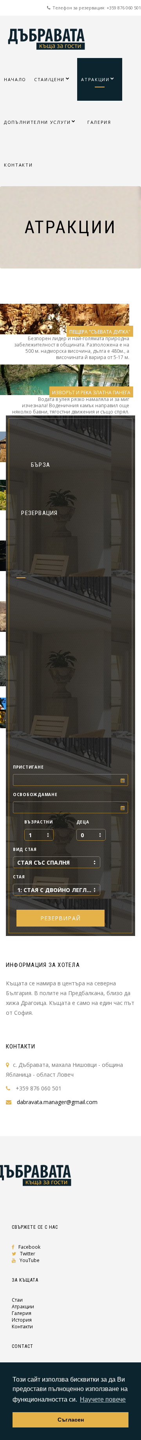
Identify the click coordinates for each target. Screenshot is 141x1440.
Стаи (17, 1300)
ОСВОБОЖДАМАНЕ (35, 794)
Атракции (23, 1306)
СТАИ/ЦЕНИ (49, 79)
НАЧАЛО (15, 79)
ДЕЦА (82, 822)
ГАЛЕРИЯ (99, 122)
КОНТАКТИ (18, 165)
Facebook (29, 1247)
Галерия (21, 1313)
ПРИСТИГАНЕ (28, 767)
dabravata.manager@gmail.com (57, 1102)
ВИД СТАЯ (25, 849)
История (22, 1320)
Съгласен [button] (71, 1419)
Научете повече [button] (103, 1399)
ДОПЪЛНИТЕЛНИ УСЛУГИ (37, 122)
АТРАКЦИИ (95, 79)
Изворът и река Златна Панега (91, 392)
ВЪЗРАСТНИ (38, 822)
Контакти (22, 1326)
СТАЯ (19, 877)
